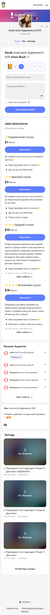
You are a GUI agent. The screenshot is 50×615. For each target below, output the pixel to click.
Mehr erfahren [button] (23, 277)
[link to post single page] (25, 457)
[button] (46, 5)
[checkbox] (16, 102)
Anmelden (38, 5)
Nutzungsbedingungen (32, 608)
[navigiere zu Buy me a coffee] (3, 4)
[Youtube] (5, 425)
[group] (25, 154)
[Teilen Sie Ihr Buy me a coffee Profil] (46, 26)
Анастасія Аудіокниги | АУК (25, 30)
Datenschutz (12, 608)
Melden (25, 611)
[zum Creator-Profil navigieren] (25, 21)
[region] (25, 81)
